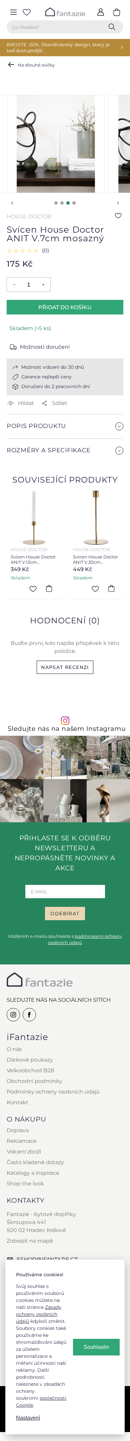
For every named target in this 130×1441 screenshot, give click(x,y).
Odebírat (64, 914)
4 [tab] (74, 203)
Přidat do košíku (65, 307)
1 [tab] (56, 203)
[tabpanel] (56, 144)
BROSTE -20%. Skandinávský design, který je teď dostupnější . (58, 48)
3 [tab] (68, 203)
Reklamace (22, 1141)
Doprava (18, 1130)
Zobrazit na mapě (30, 1241)
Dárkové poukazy (30, 1060)
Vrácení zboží (24, 1151)
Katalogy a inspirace (33, 1173)
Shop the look (25, 1183)
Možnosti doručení (45, 347)
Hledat (113, 27)
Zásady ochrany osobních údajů (38, 1314)
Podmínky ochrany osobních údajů (53, 1092)
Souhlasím (96, 1347)
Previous (12, 203)
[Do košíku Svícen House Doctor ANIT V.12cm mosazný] (49, 588)
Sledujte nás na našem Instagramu (67, 728)
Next (118, 203)
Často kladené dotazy (35, 1162)
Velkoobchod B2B (30, 1070)
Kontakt (17, 1102)
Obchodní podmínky (34, 1081)
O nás (14, 1049)
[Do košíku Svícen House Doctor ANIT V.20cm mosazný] (111, 588)
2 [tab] (62, 203)
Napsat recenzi (65, 667)
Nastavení (28, 1418)
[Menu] (13, 12)
